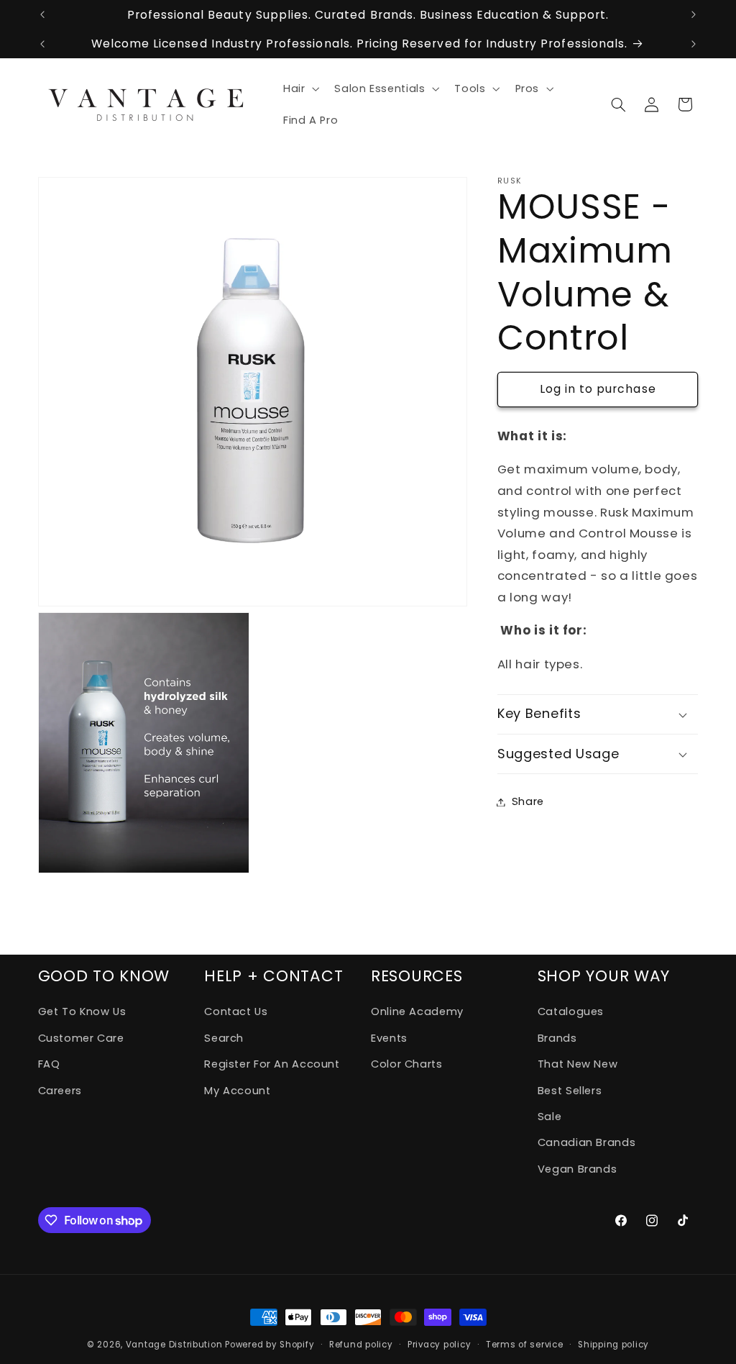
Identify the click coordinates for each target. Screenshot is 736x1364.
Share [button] (528, 801)
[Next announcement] (693, 14)
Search (224, 1038)
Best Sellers (570, 1090)
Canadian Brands (586, 1142)
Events (389, 1038)
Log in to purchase (598, 389)
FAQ (49, 1064)
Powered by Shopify (269, 1344)
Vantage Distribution (175, 1344)
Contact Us (235, 1011)
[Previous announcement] (42, 14)
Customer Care (81, 1038)
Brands (557, 1038)
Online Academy (417, 1011)
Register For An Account (272, 1064)
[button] (299, 88)
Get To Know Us (82, 1011)
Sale (550, 1116)
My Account (237, 1090)
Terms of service (525, 1344)
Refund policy (361, 1344)
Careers (60, 1090)
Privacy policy (439, 1344)
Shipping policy (613, 1344)
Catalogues (571, 1011)
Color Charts (407, 1064)
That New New (578, 1064)
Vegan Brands (577, 1169)
